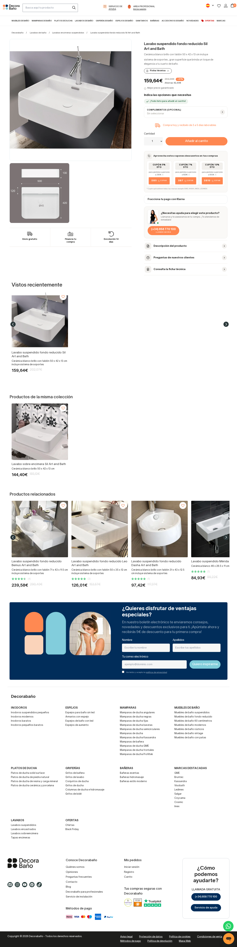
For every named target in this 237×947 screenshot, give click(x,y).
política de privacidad (156, 672)
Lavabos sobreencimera (24, 833)
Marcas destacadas (190, 768)
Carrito (128, 877)
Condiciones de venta (209, 937)
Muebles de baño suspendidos (192, 713)
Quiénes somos (75, 867)
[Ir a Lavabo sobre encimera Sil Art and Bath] (40, 431)
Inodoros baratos (21, 721)
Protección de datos (151, 937)
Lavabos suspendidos (23, 825)
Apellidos (178, 640)
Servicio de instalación (79, 897)
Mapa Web (185, 941)
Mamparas (128, 708)
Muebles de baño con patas (190, 738)
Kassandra (180, 781)
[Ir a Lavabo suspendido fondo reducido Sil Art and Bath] (40, 320)
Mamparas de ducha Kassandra (138, 738)
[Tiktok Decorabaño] (40, 886)
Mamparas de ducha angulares (137, 713)
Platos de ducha (24, 768)
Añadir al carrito (196, 141)
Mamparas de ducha (131, 733)
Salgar (178, 794)
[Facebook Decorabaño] (11, 886)
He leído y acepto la (146, 672)
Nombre (127, 640)
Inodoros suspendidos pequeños (30, 713)
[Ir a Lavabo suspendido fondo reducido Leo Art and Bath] (99, 529)
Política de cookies (180, 937)
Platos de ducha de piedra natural (30, 777)
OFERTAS (71, 820)
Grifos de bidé (73, 794)
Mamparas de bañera (132, 742)
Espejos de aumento (77, 725)
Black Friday (72, 829)
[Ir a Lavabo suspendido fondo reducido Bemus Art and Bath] (40, 529)
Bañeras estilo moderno (133, 781)
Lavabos (17, 820)
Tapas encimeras (20, 838)
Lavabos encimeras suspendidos (68, 33)
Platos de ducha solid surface (28, 773)
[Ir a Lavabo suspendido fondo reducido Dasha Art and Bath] (159, 529)
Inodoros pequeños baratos (27, 725)
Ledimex (179, 790)
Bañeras (126, 768)
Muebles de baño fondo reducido (193, 717)
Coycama (179, 798)
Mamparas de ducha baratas (136, 725)
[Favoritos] (219, 5)
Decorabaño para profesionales (84, 892)
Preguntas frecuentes (79, 877)
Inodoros (19, 708)
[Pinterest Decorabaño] (33, 886)
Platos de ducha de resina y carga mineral (34, 781)
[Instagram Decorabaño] (18, 886)
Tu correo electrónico (135, 657)
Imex (177, 806)
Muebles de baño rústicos (189, 729)
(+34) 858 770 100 (206, 897)
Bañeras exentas (129, 773)
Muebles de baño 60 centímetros (193, 721)
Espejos (71, 708)
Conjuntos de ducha (77, 781)
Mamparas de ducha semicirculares (140, 729)
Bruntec (178, 777)
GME (177, 773)
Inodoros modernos (22, 717)
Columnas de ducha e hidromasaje (84, 790)
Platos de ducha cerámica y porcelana (32, 786)
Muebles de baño (187, 708)
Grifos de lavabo (74, 777)
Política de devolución (159, 941)
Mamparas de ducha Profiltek (136, 754)
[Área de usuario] (225, 5)
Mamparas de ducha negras (135, 717)
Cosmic (178, 802)
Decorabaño (17, 33)
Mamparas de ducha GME (134, 746)
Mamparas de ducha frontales (137, 750)
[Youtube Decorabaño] (25, 886)
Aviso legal (126, 937)
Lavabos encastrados (23, 829)
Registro (129, 872)
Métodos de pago (130, 941)
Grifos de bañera (74, 773)
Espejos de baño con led (79, 721)
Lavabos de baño (38, 33)
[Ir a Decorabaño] (31, 863)
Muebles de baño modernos (190, 725)
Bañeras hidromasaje (132, 777)
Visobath (179, 786)
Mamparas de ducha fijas (134, 721)
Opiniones (72, 872)
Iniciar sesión (131, 867)
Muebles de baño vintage (188, 733)
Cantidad (149, 134)
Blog (68, 887)
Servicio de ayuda (205, 908)
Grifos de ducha (74, 786)
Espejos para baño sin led (80, 713)
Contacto (71, 882)
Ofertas (69, 825)
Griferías (72, 768)
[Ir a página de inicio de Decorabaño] (11, 9)
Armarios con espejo (77, 717)
